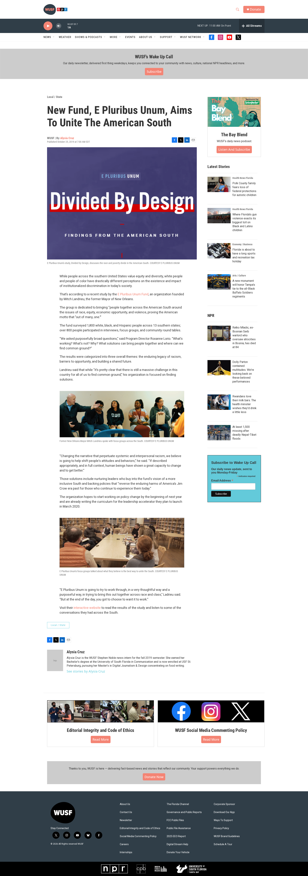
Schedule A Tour (223, 844)
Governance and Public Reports (184, 812)
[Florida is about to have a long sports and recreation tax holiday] (219, 250)
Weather (65, 37)
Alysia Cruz (67, 138)
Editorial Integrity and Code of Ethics (100, 730)
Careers (124, 844)
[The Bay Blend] (234, 112)
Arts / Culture (239, 275)
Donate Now (154, 777)
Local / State (54, 97)
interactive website (87, 608)
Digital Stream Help (177, 844)
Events (130, 37)
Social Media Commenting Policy (138, 836)
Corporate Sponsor (224, 804)
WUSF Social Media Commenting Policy (211, 730)
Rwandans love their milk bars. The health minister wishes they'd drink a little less (244, 404)
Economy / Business (242, 244)
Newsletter (126, 820)
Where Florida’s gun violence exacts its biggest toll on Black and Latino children (244, 222)
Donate (255, 9)
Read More (101, 739)
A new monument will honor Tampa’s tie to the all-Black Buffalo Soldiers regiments (243, 288)
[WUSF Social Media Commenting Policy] (211, 711)
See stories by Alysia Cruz (86, 671)
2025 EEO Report (176, 836)
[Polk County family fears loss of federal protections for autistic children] (219, 184)
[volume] (59, 26)
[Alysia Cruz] (55, 660)
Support (166, 37)
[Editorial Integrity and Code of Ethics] (100, 711)
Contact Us (126, 812)
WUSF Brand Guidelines (227, 836)
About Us (125, 804)
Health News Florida (242, 178)
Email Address (222, 480)
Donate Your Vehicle (178, 852)
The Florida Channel (178, 804)
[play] (48, 26)
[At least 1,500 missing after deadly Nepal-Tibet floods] (219, 432)
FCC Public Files (175, 820)
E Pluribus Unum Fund (133, 294)
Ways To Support (223, 820)
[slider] (64, 26)
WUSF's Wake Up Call (154, 56)
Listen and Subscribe (234, 149)
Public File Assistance (179, 828)
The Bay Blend (234, 134)
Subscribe (154, 71)
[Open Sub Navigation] (53, 37)
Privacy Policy (221, 828)
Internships (126, 852)
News (47, 37)
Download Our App (224, 812)
